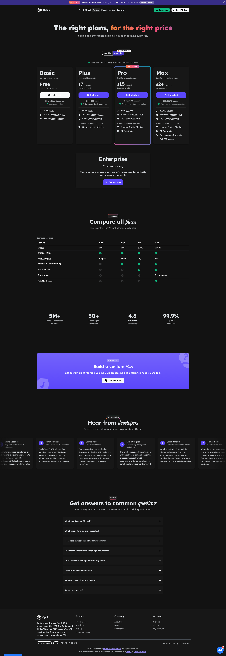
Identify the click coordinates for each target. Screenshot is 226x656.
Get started (54, 95)
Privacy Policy (140, 651)
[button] (162, 10)
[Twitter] (62, 643)
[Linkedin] (72, 643)
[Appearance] (56, 643)
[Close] (223, 2)
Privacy (175, 643)
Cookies (185, 643)
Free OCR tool (82, 622)
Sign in (156, 625)
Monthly (107, 53)
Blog (116, 625)
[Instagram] (69, 643)
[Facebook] (66, 643)
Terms (165, 643)
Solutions (80, 625)
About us (118, 622)
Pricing (79, 629)
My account (158, 629)
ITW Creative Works (112, 648)
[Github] (75, 643)
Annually (118, 53)
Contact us (114, 380)
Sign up (156, 622)
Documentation (83, 632)
